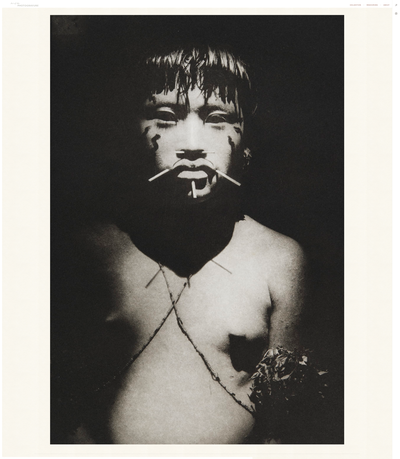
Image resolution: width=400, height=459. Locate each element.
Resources (372, 5)
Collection (355, 5)
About (386, 5)
